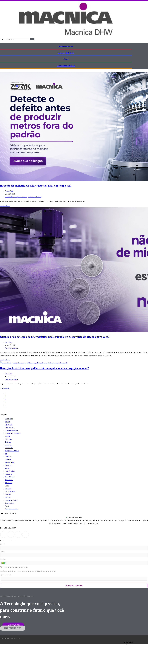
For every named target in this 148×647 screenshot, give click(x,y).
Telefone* (3, 559)
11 (5, 407)
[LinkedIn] (18, 534)
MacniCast (8, 465)
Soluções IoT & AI (66, 53)
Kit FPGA (8, 456)
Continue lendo (5, 206)
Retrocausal (8, 483)
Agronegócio (9, 419)
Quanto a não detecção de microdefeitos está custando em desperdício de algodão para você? (54, 336)
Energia (7, 436)
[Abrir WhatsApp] (142, 641)
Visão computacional (34, 197)
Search (2, 39)
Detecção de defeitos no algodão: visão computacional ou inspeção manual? (44, 368)
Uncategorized (9, 503)
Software (8, 497)
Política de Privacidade (36, 571)
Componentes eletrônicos (13, 433)
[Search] (32, 39)
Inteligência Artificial (20, 197)
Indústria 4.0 (9, 197)
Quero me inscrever (74, 585)
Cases (65, 59)
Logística (8, 459)
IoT (6, 454)
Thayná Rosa (9, 191)
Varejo (7, 506)
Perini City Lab (10, 471)
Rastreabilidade (10, 477)
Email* (2, 552)
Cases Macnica (9, 427)
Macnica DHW (9, 462)
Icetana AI (8, 445)
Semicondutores (66, 46)
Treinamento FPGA (11, 500)
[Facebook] (3, 534)
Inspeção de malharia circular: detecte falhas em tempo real (35, 185)
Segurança (8, 488)
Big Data (7, 422)
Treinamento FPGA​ (66, 65)
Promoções (8, 474)
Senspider (8, 494)
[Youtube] (25, 534)
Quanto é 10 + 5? (6, 575)
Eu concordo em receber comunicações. (15, 567)
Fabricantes (8, 439)
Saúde (7, 486)
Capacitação (8, 424)
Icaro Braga (8, 342)
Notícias (7, 468)
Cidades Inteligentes (11, 430)
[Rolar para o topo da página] (0, 645)
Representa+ (9, 480)
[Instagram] (11, 534)
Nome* (2, 544)
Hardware (8, 442)
